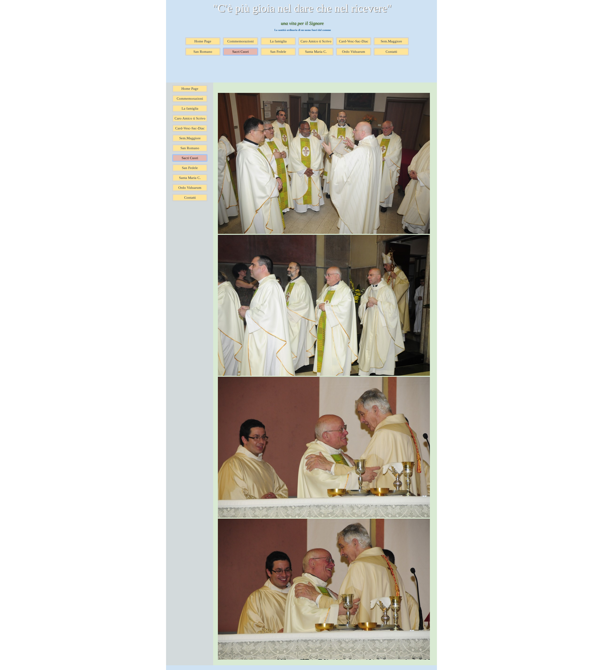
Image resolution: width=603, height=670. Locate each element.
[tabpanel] (325, 374)
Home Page (202, 41)
